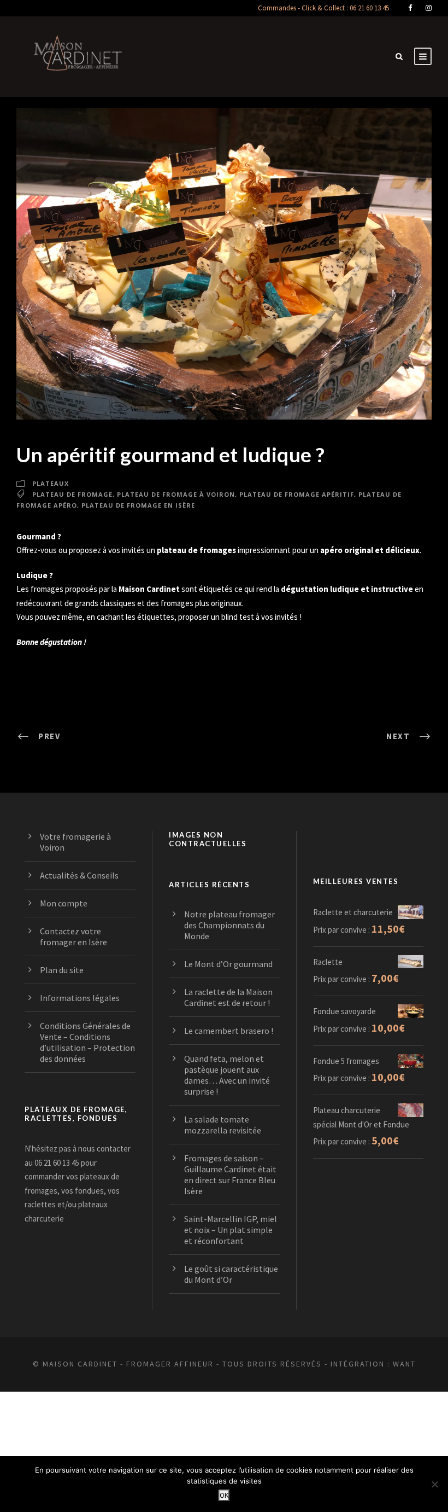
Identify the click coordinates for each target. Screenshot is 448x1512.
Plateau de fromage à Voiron (176, 494)
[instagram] (429, 8)
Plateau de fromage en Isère (138, 505)
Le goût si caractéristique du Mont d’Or (231, 1274)
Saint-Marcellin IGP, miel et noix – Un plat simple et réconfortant (230, 1229)
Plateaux (50, 483)
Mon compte (63, 903)
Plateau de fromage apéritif (296, 494)
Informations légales (80, 997)
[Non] (434, 1484)
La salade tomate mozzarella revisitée (222, 1125)
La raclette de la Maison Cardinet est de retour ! (228, 997)
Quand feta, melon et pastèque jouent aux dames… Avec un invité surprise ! (227, 1075)
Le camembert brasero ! (228, 1030)
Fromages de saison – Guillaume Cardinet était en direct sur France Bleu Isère (230, 1174)
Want (404, 1364)
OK (224, 1495)
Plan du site (62, 969)
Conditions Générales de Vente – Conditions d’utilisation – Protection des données (87, 1042)
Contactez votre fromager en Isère (73, 936)
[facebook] (410, 8)
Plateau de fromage (72, 494)
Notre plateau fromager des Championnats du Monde (229, 925)
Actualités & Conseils (79, 875)
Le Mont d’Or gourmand (228, 963)
